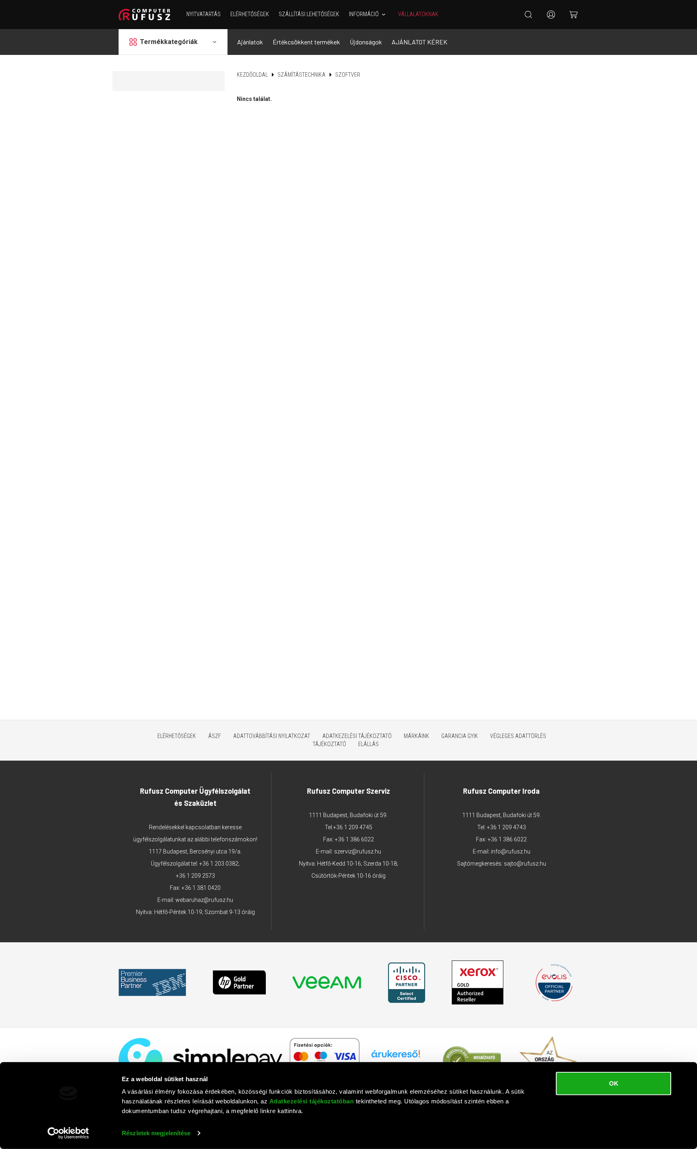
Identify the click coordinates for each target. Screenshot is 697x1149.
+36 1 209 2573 (195, 875)
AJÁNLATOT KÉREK (419, 42)
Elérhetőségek (249, 14)
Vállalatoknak (418, 14)
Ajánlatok (250, 42)
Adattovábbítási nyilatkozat (271, 736)
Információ (364, 14)
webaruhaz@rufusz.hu (204, 900)
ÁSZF (214, 736)
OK (613, 1083)
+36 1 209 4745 (352, 827)
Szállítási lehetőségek (309, 14)
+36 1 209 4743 (506, 827)
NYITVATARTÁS (203, 14)
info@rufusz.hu (510, 851)
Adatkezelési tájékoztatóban (311, 1101)
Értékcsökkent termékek (306, 42)
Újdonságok (366, 42)
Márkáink (416, 736)
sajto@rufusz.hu (525, 863)
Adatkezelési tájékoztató (357, 736)
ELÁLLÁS (368, 744)
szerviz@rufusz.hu (357, 851)
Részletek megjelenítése (156, 1133)
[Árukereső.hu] (395, 1056)
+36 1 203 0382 (218, 863)
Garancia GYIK (459, 736)
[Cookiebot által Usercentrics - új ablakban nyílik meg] (68, 1133)
